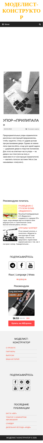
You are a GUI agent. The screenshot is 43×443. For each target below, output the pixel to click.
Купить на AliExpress (21, 323)
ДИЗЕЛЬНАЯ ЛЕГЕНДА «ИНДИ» (18, 427)
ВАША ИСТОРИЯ (12, 359)
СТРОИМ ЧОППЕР (27, 228)
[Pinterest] (21, 382)
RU (18, 279)
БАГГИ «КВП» (11, 413)
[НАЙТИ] (40, 24)
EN (21, 279)
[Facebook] (21, 265)
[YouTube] (30, 265)
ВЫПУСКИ (10, 355)
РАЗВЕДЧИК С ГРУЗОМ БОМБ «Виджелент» (26, 208)
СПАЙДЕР (10, 423)
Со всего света (33, 129)
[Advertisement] (21, 48)
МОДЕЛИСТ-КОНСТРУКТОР (21, 10)
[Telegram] (12, 265)
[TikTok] (27, 388)
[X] (21, 388)
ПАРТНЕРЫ (10, 352)
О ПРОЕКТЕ (10, 348)
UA (25, 279)
